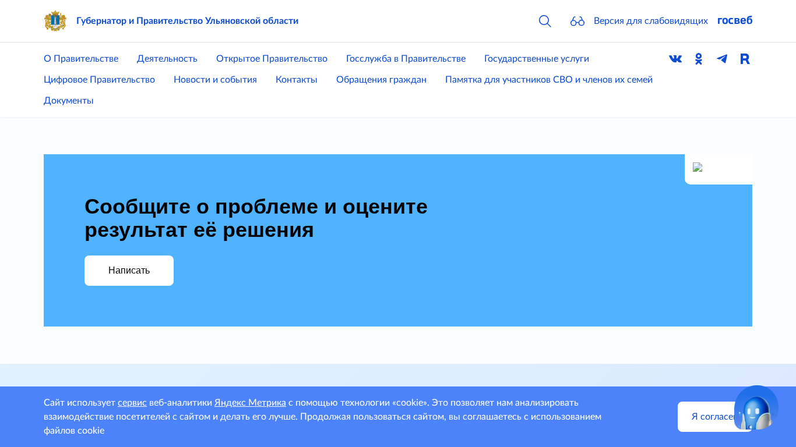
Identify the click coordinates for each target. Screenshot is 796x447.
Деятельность (167, 58)
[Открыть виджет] (756, 407)
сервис (132, 402)
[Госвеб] (734, 21)
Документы (69, 100)
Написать (129, 270)
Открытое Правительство (271, 58)
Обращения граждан (381, 79)
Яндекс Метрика (250, 402)
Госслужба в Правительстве (406, 58)
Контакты (297, 79)
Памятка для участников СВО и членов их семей (549, 79)
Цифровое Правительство (99, 79)
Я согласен (715, 416)
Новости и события (215, 79)
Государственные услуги (536, 58)
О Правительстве (81, 58)
